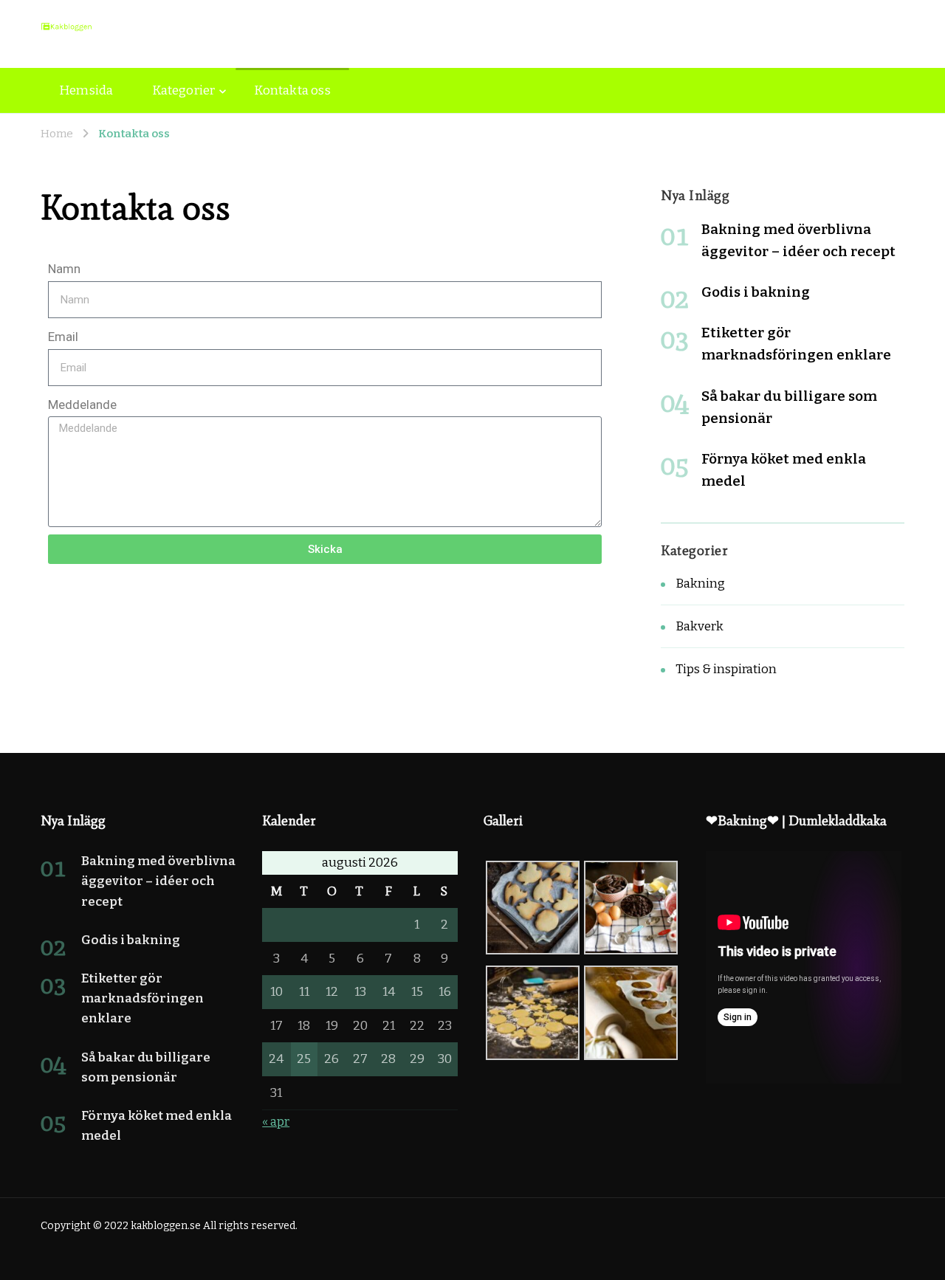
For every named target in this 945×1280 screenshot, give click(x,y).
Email (63, 336)
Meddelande (82, 404)
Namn (64, 268)
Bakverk (700, 626)
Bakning (700, 583)
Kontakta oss (292, 90)
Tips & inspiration (726, 669)
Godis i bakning (755, 291)
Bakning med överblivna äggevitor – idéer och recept (158, 881)
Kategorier (183, 90)
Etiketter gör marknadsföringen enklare (142, 998)
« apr (275, 1121)
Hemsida (86, 90)
